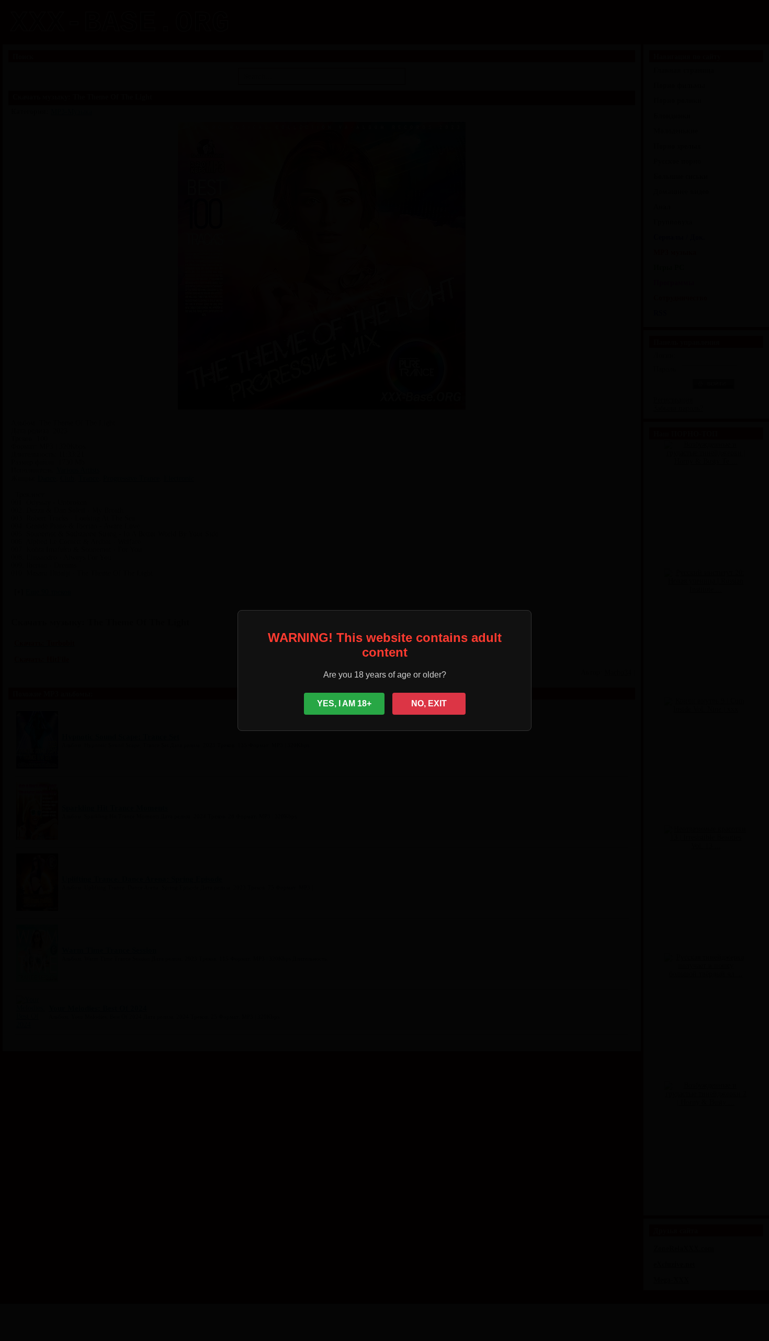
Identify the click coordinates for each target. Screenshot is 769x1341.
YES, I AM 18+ (344, 703)
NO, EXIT (429, 703)
